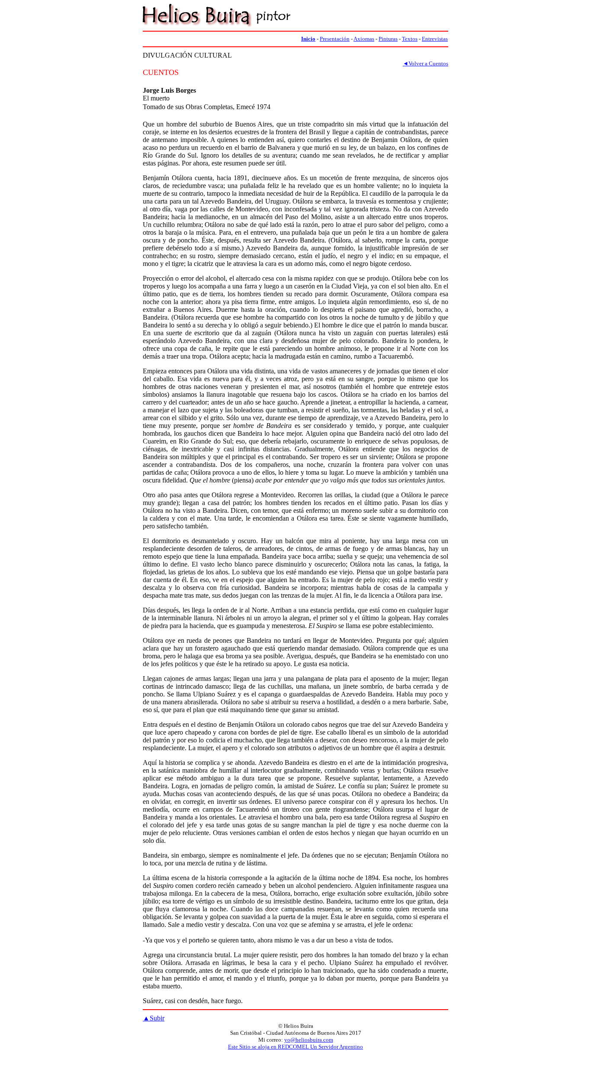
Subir (153, 1018)
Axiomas (363, 39)
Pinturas (388, 39)
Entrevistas (435, 39)
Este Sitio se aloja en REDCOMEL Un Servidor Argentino (295, 1046)
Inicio (308, 39)
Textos (410, 39)
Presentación (335, 39)
